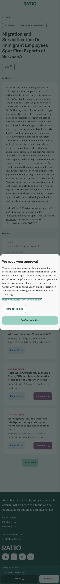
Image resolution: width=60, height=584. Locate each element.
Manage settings (14, 309)
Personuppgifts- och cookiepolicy (22, 300)
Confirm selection (30, 320)
